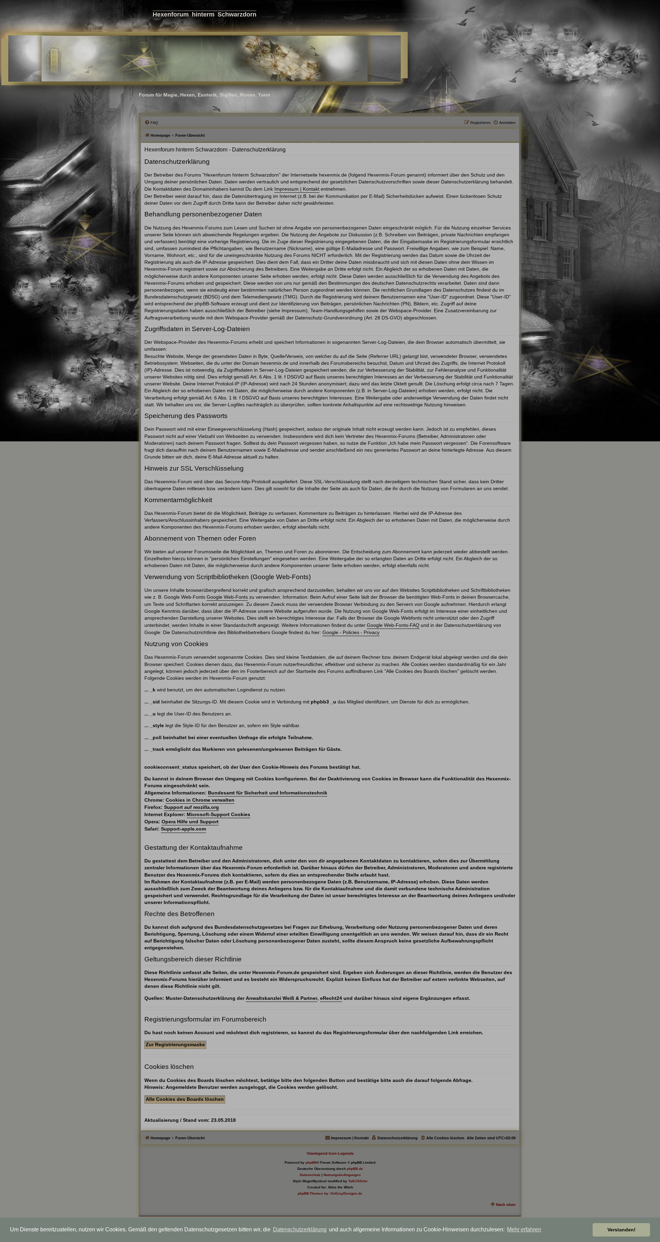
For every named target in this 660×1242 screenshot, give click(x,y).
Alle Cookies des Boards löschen (185, 1099)
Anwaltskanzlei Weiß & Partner (281, 998)
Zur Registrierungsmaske (175, 1044)
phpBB (311, 1162)
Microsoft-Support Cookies (218, 814)
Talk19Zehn (357, 1181)
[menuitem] (151, 122)
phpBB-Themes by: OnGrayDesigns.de (330, 1193)
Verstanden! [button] (621, 1229)
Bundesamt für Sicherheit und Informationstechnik (267, 792)
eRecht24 (331, 998)
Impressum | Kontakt (296, 189)
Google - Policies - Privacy (351, 632)
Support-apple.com (183, 829)
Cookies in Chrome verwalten (200, 800)
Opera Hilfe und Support (190, 821)
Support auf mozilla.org (191, 807)
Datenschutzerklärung (300, 1229)
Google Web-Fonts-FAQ (393, 625)
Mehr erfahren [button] (524, 1229)
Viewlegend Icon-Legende (330, 1153)
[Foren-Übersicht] (204, 58)
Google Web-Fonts (227, 597)
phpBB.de (355, 1169)
